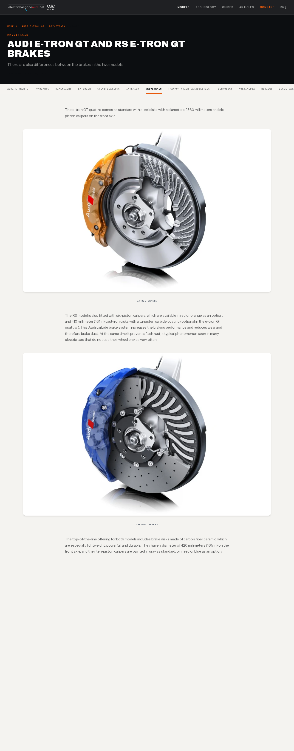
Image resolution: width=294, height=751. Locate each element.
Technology (206, 7)
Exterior (84, 89)
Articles (246, 7)
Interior (132, 89)
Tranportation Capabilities (189, 89)
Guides (227, 7)
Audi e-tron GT (33, 26)
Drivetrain (57, 26)
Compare (267, 7)
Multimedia (247, 89)
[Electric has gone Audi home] (32, 7)
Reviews (267, 89)
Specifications (108, 89)
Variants (42, 89)
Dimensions (64, 89)
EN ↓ (283, 7)
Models (184, 7)
